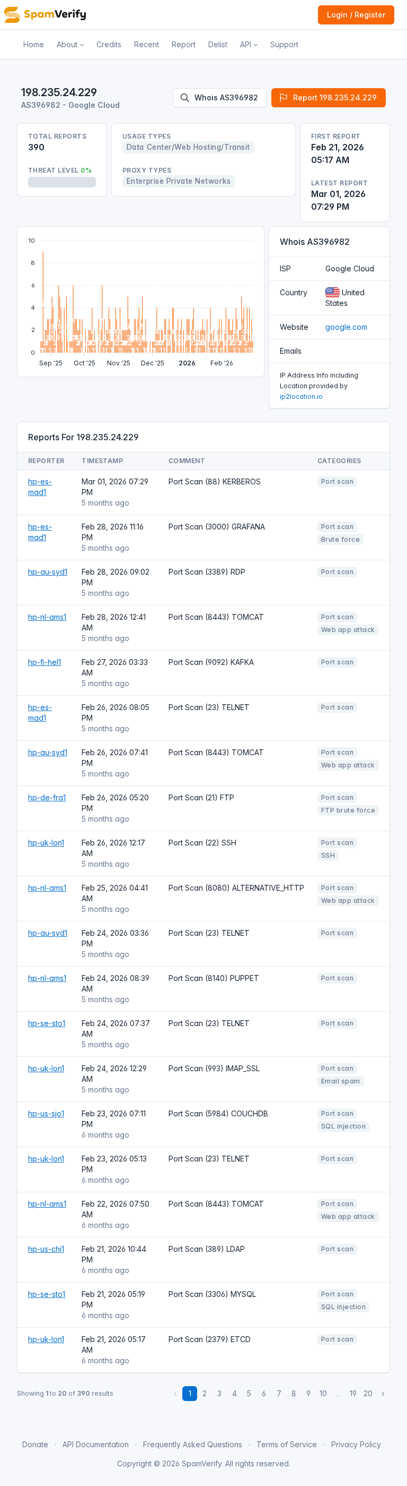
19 (353, 1393)
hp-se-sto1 (46, 1023)
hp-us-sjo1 (46, 1113)
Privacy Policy (356, 1444)
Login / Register (356, 14)
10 (323, 1393)
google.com (346, 326)
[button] (70, 44)
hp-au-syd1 (47, 571)
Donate (35, 1444)
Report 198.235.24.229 (335, 97)
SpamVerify (202, 1463)
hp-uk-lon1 (46, 842)
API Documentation (96, 1444)
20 (368, 1393)
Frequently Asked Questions (192, 1444)
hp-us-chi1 (46, 1248)
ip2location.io (301, 396)
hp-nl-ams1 (47, 616)
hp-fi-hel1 (44, 662)
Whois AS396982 (226, 97)
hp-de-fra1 (47, 797)
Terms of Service (286, 1444)
